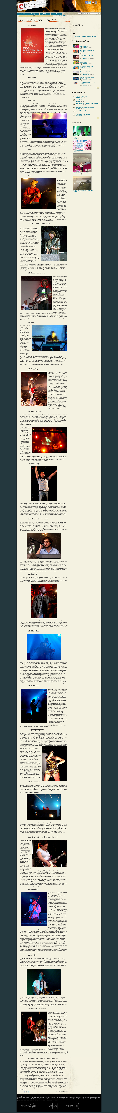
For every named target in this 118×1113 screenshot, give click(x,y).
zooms (85, 47)
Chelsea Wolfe (73, 1104)
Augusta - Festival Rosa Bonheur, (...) (81, 172)
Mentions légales (91, 1109)
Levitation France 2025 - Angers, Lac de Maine (83, 190)
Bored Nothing (30, 1104)
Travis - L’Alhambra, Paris (82, 110)
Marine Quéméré (74, 1107)
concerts (86, 58)
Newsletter (85, 1109)
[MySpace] (26, 1092)
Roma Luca (73, 1106)
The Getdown (52, 1104)
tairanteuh (62, 15)
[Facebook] (24, 1092)
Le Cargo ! (98, 1109)
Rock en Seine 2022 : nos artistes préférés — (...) (87, 78)
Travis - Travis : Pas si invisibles (83, 100)
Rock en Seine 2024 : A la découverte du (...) (85, 62)
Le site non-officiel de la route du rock (85, 36)
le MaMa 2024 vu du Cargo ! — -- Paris (87, 56)
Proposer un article (78, 1109)
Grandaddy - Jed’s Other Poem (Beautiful (85, 107)
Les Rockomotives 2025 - (78, 150)
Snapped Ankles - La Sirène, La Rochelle (82, 137)
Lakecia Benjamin (72, 1105)
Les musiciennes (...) (29, 1106)
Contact (72, 1109)
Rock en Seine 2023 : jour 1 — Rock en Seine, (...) (86, 72)
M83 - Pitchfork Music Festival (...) (83, 114)
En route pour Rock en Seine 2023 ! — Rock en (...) (86, 67)
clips (78, 108)
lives (31, 16)
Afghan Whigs (54, 1105)
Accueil (22, 14)
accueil (21, 16)
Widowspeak (52, 1107)
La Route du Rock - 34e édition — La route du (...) (87, 45)
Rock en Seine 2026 (28, 1105)
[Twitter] (28, 1092)
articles (33, 14)
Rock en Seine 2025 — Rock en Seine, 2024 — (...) (87, 51)
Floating (31, 1107)
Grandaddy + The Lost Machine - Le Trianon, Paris (87, 103)
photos (45, 14)
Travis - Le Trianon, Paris (81, 96)
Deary (53, 1106)
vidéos (56, 14)
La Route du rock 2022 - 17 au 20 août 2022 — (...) (87, 83)
